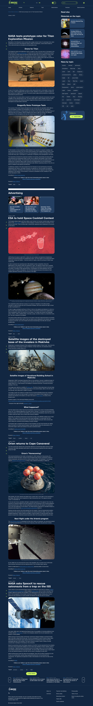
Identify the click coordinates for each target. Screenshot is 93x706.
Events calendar (60, 701)
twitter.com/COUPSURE (20, 429)
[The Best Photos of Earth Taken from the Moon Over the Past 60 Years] (65, 33)
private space (79, 87)
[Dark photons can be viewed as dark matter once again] (65, 54)
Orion (20, 578)
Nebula (69, 84)
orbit (74, 84)
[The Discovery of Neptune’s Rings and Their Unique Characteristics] (65, 43)
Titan (19, 184)
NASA (14, 184)
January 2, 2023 (27, 403)
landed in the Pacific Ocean (18, 460)
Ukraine (26, 438)
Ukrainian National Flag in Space (77, 22)
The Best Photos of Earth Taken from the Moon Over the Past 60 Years (77, 34)
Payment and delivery (61, 691)
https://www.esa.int (19, 324)
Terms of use (75, 693)
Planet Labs (29, 387)
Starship (80, 96)
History (80, 74)
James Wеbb (75, 78)
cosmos (21, 669)
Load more (31, 673)
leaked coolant (35, 591)
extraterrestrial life (66, 74)
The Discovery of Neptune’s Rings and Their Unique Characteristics (76, 44)
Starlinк (68, 96)
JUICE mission (17, 222)
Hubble (63, 78)
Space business (81, 7)
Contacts (48, 693)
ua (37, 2)
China (79, 68)
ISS (26, 669)
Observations (54, 7)
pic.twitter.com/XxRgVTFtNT (44, 401)
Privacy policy (75, 691)
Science (32, 7)
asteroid (70, 65)
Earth (69, 71)
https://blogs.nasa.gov (20, 568)
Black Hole (72, 68)
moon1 (81, 81)
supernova (68, 99)
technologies (77, 99)
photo (72, 87)
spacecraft (73, 93)
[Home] (12, 3)
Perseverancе (65, 87)
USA (63, 106)
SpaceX (80, 93)
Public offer (59, 698)
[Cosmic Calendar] (84, 3)
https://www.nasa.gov (20, 175)
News (9, 7)
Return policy (59, 693)
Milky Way (75, 81)
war (31, 438)
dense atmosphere (22, 53)
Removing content (60, 696)
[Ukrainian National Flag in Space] (65, 23)
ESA (74, 71)
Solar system (65, 93)
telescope (64, 103)
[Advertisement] (31, 26)
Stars (74, 96)
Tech (42, 7)
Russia (14, 438)
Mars (69, 81)
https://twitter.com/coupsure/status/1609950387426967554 (22, 401)
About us (48, 691)
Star (63, 96)
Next (83, 679)
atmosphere (65, 68)
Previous (9, 679)
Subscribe (77, 116)
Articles (20, 7)
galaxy (74, 74)
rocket (63, 90)
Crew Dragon (19, 632)
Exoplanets (79, 71)
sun (63, 99)
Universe (77, 103)
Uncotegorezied (74, 19)
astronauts (15, 669)
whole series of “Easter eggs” (27, 566)
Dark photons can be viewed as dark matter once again (76, 53)
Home (9, 11)
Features (67, 7)
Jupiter (63, 81)
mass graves (40, 395)
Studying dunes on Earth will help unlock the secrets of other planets (70, 681)
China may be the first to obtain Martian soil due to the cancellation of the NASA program (54, 681)
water (72, 106)
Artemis (14, 578)
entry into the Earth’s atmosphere (29, 508)
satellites (20, 438)
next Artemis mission (15, 521)
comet (63, 71)
